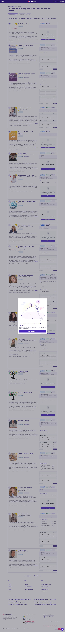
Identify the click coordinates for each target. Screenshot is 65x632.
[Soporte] (62, 629)
